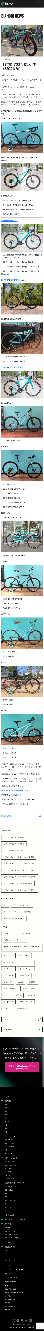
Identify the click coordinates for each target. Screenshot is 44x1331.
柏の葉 (7, 1107)
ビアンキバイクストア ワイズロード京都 (19, 870)
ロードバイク (8, 1002)
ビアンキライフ (10, 1242)
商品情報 (27, 912)
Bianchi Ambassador (10, 1281)
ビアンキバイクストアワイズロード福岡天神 (19, 890)
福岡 (6, 1118)
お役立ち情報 (9, 1215)
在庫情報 (32, 982)
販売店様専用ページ (10, 1306)
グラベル (7, 1008)
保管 (6, 1203)
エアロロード (24, 955)
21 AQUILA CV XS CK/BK (12, 367)
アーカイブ (8, 1265)
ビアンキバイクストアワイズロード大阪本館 (19, 877)
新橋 (6, 1132)
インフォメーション (11, 912)
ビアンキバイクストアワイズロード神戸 (18, 883)
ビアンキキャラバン (10, 1273)
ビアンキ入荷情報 (29, 989)
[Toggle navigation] (39, 3)
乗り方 (7, 1193)
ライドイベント (9, 933)
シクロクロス (8, 975)
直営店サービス (9, 1139)
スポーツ (7, 1254)
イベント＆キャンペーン (22, 905)
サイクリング (21, 940)
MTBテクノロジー (10, 1179)
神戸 (6, 1125)
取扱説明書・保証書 (10, 1289)
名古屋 (7, 1121)
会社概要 (7, 1309)
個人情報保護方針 (10, 1299)
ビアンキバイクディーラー (14, 1269)
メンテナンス (8, 1207)
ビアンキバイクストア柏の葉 (14, 844)
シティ (7, 1257)
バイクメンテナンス (10, 1146)
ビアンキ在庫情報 (10, 989)
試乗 (6, 1150)
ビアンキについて (11, 1158)
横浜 (6, 1104)
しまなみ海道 (26, 933)
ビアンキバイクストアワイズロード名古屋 (19, 864)
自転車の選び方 (9, 1190)
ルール (7, 1210)
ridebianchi (31, 995)
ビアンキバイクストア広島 (13, 850)
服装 (6, 1197)
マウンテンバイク (26, 1002)
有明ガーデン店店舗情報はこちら (14, 790)
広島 (6, 1111)
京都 (6, 1114)
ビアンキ (7, 995)
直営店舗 (8, 1101)
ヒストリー (8, 1168)
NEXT (40, 816)
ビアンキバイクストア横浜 (13, 837)
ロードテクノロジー (10, 1172)
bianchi (20, 982)
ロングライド (8, 969)
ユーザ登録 (8, 1296)
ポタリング (8, 982)
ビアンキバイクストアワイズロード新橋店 (19, 857)
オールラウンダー (26, 969)
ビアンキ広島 (8, 955)
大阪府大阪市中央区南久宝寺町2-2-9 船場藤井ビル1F (21, 948)
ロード (7, 1250)
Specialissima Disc (9, 221)
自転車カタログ (10, 1247)
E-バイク (7, 1175)
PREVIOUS (6, 816)
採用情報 (7, 1303)
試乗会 (18, 995)
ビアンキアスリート (12, 1277)
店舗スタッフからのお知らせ (14, 918)
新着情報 (8, 1224)
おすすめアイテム (10, 1200)
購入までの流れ (9, 1143)
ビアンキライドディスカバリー (16, 1220)
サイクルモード (26, 962)
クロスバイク (24, 975)
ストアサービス (10, 1136)
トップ (7, 1096)
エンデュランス (9, 962)
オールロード (21, 1008)
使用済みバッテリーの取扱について (15, 1292)
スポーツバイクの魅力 (11, 1186)
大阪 (6, 1128)
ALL (5, 905)
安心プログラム (9, 1153)
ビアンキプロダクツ (10, 1165)
